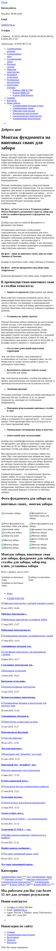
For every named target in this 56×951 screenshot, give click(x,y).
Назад (10, 593)
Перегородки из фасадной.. (15, 732)
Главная (11, 98)
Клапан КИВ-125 (21, 92)
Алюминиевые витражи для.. (16, 646)
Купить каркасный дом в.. (15, 781)
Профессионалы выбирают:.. (16, 848)
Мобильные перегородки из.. (16, 630)
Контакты (12, 100)
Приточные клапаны (12, 86)
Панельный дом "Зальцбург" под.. (19, 765)
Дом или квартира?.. (12, 748)
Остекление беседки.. (12, 797)
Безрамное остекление (12, 75)
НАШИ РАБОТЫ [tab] (15, 598)
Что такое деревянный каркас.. (17, 864)
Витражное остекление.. (13, 681)
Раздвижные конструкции (13, 81)
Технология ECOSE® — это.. (16, 829)
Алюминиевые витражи (14, 49)
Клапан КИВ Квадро (23, 95)
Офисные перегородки (13, 70)
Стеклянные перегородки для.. (17, 665)
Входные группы (11, 65)
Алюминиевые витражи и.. (15, 716)
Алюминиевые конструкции (27, 118)
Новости (11, 940)
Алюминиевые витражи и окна (28, 105)
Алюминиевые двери (23, 108)
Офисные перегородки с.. (14, 614)
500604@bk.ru (8, 25)
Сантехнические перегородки (27, 116)
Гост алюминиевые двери (39, 877)
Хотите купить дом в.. (12, 813)
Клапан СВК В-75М (22, 90)
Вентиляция (13, 937)
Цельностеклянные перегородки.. (18, 697)
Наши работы (13, 103)
